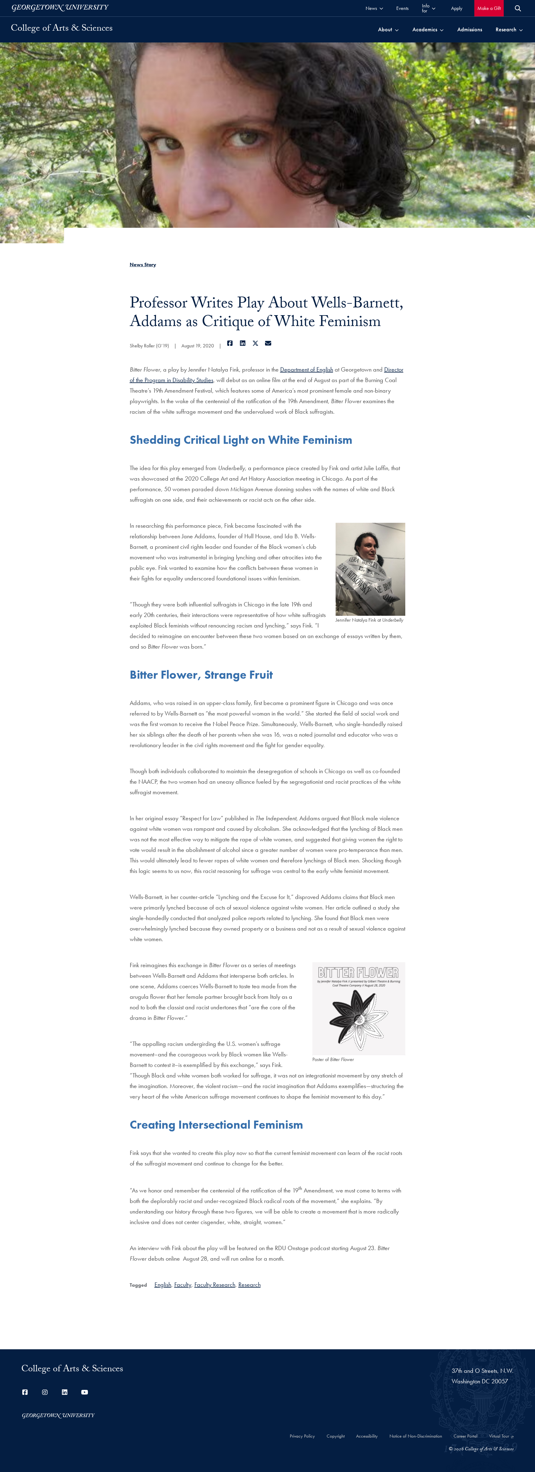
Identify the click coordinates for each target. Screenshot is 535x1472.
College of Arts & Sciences (62, 29)
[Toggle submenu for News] (381, 8)
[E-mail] (268, 343)
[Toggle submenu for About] (397, 29)
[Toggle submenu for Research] (521, 29)
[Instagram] (45, 1392)
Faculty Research (214, 1284)
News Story (143, 264)
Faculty (182, 1284)
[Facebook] (230, 343)
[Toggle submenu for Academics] (441, 29)
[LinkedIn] (243, 343)
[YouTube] (84, 1392)
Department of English (306, 369)
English (162, 1284)
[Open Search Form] (518, 8)
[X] (255, 343)
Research (249, 1284)
